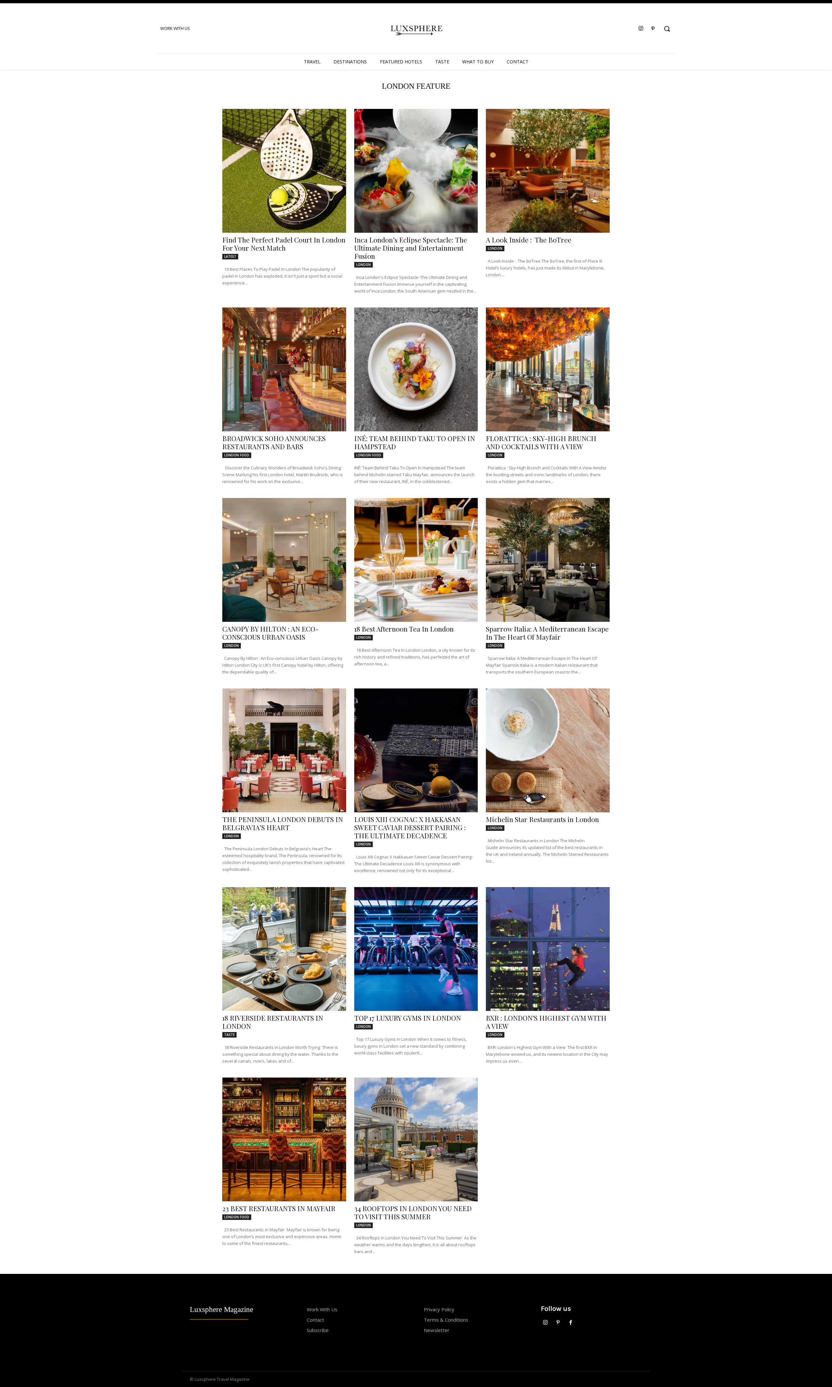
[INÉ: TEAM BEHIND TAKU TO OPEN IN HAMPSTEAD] (416, 369)
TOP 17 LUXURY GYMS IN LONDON (407, 1017)
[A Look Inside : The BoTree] (548, 171)
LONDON (363, 264)
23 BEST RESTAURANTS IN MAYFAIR (278, 1208)
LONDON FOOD (236, 455)
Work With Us (322, 1309)
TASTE (229, 1034)
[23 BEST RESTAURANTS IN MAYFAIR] (284, 1139)
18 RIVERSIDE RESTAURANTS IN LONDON (272, 1021)
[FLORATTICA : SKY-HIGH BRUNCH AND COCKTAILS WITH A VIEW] (548, 369)
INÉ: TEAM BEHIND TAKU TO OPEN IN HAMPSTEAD (414, 442)
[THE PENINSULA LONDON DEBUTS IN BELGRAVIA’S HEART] (284, 750)
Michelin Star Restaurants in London (542, 819)
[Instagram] (641, 28)
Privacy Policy (439, 1309)
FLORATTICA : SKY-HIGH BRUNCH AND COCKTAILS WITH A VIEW (541, 442)
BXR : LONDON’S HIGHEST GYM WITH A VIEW (546, 1021)
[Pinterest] (653, 28)
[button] (667, 28)
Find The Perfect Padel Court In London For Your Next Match (283, 243)
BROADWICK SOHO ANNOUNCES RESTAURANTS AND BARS (274, 442)
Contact (315, 1319)
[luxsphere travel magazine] (416, 29)
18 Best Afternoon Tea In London (404, 628)
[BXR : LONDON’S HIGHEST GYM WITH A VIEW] (548, 949)
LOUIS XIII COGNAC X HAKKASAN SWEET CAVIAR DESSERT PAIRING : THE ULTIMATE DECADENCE (410, 827)
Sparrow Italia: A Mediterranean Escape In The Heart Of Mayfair (547, 632)
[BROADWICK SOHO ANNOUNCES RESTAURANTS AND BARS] (284, 369)
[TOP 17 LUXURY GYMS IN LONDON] (416, 949)
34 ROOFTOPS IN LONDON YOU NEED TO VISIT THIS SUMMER (413, 1212)
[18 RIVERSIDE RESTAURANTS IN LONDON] (284, 949)
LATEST (230, 256)
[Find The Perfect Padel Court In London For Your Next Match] (284, 171)
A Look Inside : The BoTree (528, 239)
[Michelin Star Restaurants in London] (548, 750)
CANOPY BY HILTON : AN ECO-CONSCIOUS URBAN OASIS (270, 632)
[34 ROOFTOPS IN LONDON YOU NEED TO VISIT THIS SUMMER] (416, 1139)
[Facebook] (571, 1323)
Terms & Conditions (446, 1319)
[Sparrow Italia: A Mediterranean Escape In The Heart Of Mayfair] (548, 560)
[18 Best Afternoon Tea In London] (416, 560)
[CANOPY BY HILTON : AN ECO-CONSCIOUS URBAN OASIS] (284, 560)
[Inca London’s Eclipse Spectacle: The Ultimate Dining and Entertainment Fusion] (416, 171)
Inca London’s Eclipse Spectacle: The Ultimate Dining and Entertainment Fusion (410, 247)
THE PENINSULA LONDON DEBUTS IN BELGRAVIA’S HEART (282, 823)
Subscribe (318, 1330)
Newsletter (436, 1330)
